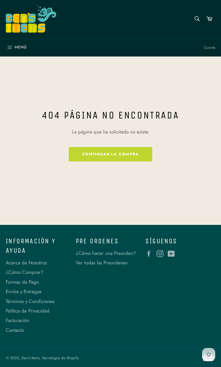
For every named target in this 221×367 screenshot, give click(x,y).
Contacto (15, 330)
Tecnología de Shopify (60, 358)
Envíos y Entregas (23, 291)
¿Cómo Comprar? (24, 272)
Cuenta (209, 47)
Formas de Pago (22, 281)
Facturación (17, 320)
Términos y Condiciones (30, 301)
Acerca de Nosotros (26, 262)
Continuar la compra (110, 154)
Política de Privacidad (27, 310)
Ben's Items (31, 358)
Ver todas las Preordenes (101, 262)
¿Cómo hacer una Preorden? (106, 253)
